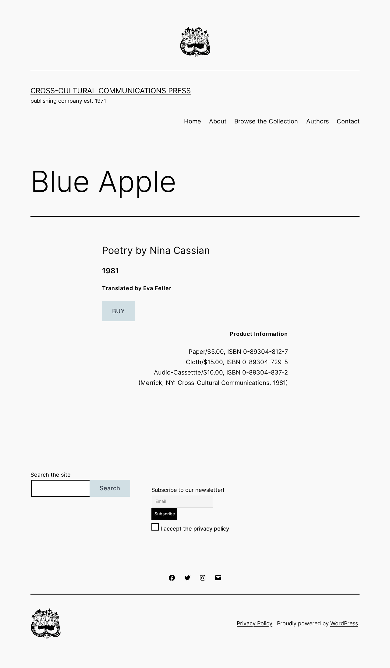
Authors (317, 121)
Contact (348, 121)
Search (110, 488)
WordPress (344, 623)
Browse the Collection (266, 121)
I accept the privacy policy (194, 528)
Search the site (50, 474)
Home (192, 121)
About (217, 121)
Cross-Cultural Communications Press (110, 90)
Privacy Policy (254, 623)
